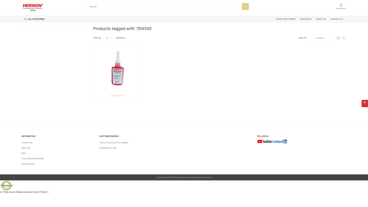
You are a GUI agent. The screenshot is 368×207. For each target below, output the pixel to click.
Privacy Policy (28, 164)
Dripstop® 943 (117, 95)
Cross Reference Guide (33, 158)
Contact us (27, 142)
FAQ (23, 153)
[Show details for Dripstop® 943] (117, 68)
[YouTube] (264, 142)
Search (245, 6)
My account (341, 8)
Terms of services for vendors (113, 142)
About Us (26, 148)
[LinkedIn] (280, 142)
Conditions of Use (107, 148)
